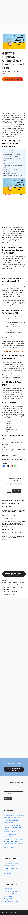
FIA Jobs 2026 (8, 896)
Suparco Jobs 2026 (9, 894)
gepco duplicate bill (13, 587)
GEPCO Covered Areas (10, 171)
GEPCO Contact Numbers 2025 (12, 173)
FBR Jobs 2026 (8, 889)
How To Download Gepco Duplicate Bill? (13, 166)
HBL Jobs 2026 (8, 873)
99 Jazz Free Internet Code (11, 820)
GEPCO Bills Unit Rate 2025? (11, 169)
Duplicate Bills (18, 195)
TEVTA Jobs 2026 (7, 518)
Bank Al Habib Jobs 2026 (11, 863)
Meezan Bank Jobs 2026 (11, 868)
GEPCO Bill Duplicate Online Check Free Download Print (13, 152)
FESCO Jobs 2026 (7, 529)
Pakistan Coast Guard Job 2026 (13, 891)
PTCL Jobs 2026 (8, 904)
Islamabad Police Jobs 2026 (10, 503)
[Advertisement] (14, 15)
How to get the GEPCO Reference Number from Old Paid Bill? (12, 155)
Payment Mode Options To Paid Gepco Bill (12, 163)
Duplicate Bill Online (16, 585)
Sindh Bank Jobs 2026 (10, 831)
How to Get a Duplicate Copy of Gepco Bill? (14, 159)
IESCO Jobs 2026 (8, 899)
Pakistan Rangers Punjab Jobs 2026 (13, 500)
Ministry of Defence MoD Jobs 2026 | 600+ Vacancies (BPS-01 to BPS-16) (13, 511)
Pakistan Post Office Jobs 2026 (12, 901)
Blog (5, 580)
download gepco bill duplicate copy (14, 582)
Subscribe (16, 490)
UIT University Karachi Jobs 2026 (12, 533)
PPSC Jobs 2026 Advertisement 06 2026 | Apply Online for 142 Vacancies (13, 537)
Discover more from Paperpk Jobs (13, 175)
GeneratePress (22, 912)
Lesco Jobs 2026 (7, 507)
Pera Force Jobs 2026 (9, 515)
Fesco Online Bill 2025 (10, 592)
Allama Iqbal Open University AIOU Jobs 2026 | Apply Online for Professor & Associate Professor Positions (13, 524)
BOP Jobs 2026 (8, 871)
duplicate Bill (6, 585)
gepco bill (5, 587)
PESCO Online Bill (9, 594)
